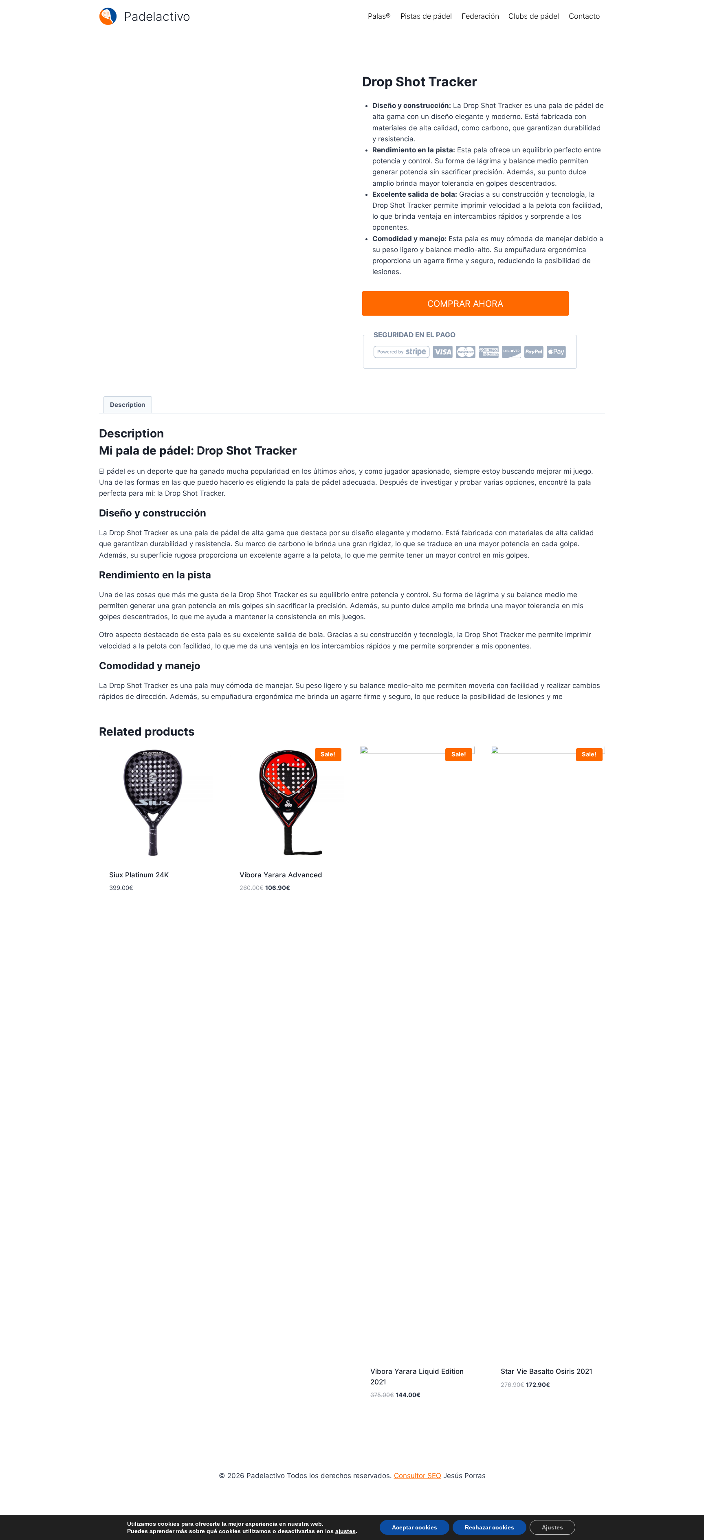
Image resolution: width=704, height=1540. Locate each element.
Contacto (584, 16)
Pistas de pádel (426, 16)
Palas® (379, 16)
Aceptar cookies (414, 1527)
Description (127, 405)
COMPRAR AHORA (465, 303)
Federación (480, 16)
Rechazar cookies (489, 1527)
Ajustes (552, 1527)
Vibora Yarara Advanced (281, 875)
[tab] (127, 404)
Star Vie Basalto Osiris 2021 (546, 1371)
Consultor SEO (417, 1476)
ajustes (345, 1531)
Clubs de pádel (533, 16)
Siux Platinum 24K (139, 875)
